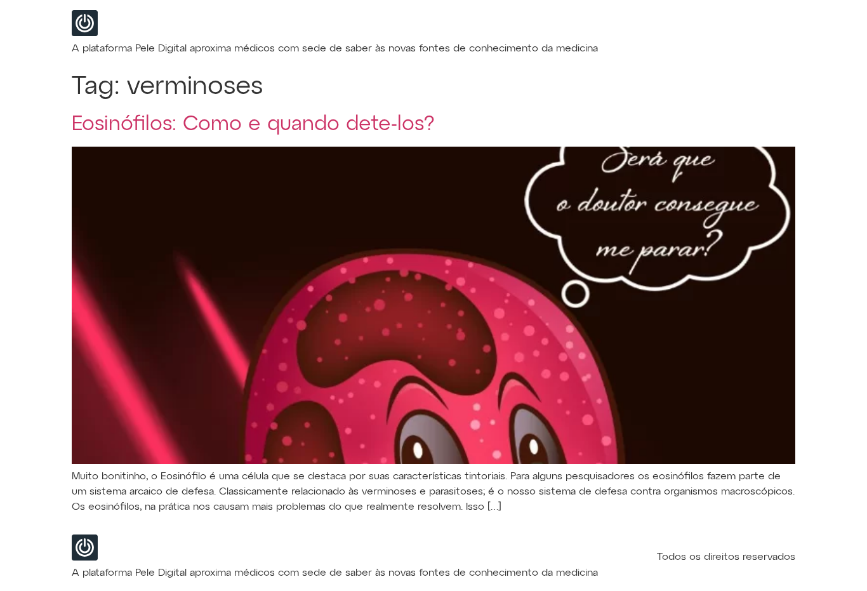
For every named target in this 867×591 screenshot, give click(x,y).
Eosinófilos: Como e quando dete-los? (253, 124)
